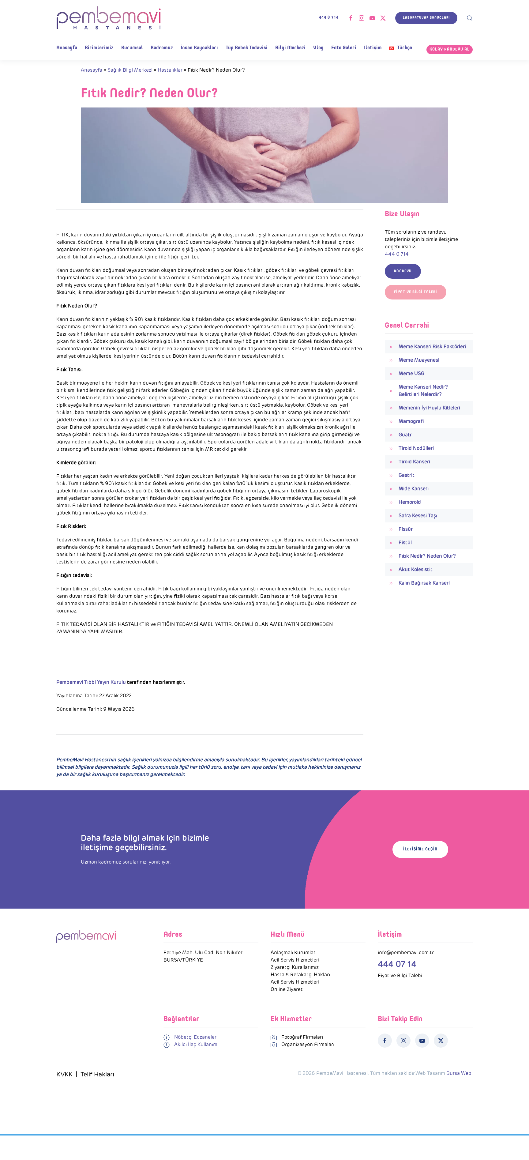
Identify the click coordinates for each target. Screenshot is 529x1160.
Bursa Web (458, 1073)
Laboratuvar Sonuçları (426, 18)
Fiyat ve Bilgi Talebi (415, 292)
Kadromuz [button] (162, 48)
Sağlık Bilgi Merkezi (129, 70)
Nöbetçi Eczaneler (195, 1037)
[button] (470, 18)
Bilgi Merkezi (290, 48)
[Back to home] (108, 18)
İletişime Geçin (420, 849)
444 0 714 (329, 18)
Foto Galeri (343, 48)
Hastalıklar (170, 70)
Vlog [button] (318, 48)
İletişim (373, 48)
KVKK (64, 1074)
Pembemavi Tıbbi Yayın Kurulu (91, 682)
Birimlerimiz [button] (99, 48)
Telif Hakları (97, 1074)
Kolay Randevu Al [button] (450, 49)
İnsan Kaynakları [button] (199, 48)
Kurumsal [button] (132, 48)
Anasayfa (66, 48)
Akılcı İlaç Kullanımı (196, 1044)
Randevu (403, 271)
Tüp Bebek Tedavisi (247, 48)
